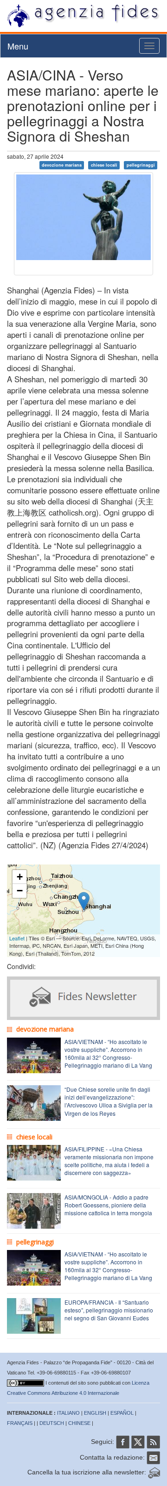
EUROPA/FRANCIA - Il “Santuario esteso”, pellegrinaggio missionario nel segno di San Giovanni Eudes (108, 1310)
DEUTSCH (51, 1423)
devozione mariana (62, 165)
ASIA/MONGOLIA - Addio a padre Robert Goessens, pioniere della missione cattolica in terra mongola (108, 1205)
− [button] (20, 890)
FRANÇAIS (19, 1423)
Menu (17, 46)
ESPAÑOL (122, 1413)
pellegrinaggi (141, 165)
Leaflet (17, 938)
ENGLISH (95, 1413)
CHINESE (79, 1423)
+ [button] (20, 877)
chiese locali (104, 165)
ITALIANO (68, 1413)
